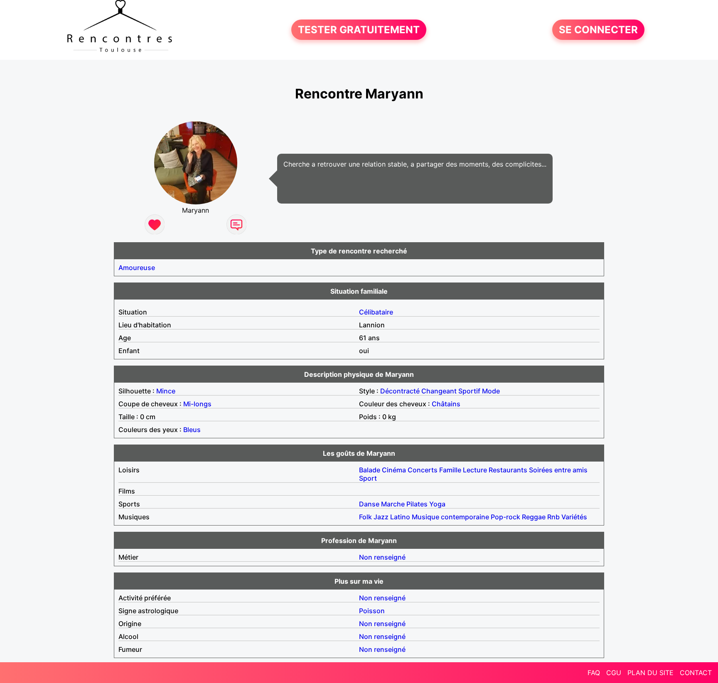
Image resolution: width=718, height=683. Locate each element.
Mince (165, 391)
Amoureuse (136, 267)
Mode (491, 391)
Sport (368, 478)
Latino (400, 517)
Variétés (574, 517)
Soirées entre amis (558, 470)
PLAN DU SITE (650, 672)
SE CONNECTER (598, 30)
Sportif (469, 391)
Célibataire (376, 312)
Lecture (475, 470)
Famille (450, 470)
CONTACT (696, 672)
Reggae (534, 517)
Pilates (417, 504)
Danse (369, 504)
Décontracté (400, 391)
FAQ (594, 672)
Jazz (381, 517)
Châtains (446, 404)
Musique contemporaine (450, 517)
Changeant (439, 391)
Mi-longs (197, 404)
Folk (365, 517)
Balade (369, 470)
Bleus (192, 429)
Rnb (553, 517)
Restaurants (508, 470)
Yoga (437, 504)
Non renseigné (382, 557)
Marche (393, 504)
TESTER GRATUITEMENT (359, 30)
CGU (613, 672)
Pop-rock (505, 517)
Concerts (423, 470)
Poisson (372, 611)
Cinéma (394, 470)
